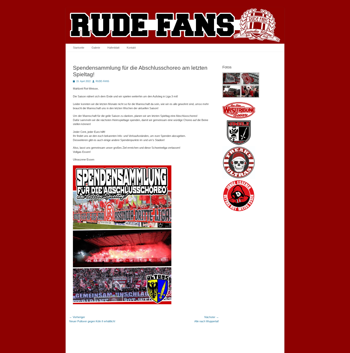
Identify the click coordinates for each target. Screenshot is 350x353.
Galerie (96, 47)
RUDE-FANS (102, 81)
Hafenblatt (113, 47)
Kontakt (131, 47)
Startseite (78, 47)
